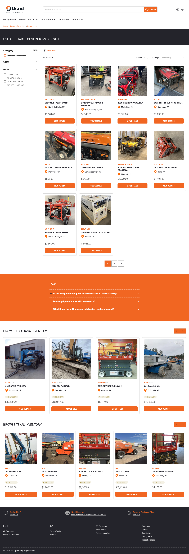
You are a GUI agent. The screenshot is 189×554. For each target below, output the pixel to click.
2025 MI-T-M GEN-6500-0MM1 (168, 102)
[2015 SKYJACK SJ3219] (168, 448)
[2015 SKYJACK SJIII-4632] (117, 359)
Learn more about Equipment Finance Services (88, 514)
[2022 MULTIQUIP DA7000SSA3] (96, 210)
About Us (136, 514)
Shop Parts (63, 19)
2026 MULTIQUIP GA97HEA (130, 102)
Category (8, 50)
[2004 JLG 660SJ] (131, 448)
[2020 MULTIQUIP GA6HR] (60, 81)
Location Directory (11, 534)
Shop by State (47, 19)
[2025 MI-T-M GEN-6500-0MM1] (169, 81)
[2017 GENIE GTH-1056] (25, 359)
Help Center (101, 529)
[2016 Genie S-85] (164, 359)
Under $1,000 (12, 74)
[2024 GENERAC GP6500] (96, 145)
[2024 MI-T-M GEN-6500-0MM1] (60, 145)
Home (5, 26)
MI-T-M (157, 99)
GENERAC (85, 164)
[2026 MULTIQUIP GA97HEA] (132, 81)
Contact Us (77, 19)
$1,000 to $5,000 (14, 78)
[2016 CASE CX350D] (71, 359)
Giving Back (147, 536)
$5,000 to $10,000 (14, 81)
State (6, 61)
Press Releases (148, 539)
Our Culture (146, 533)
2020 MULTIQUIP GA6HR (56, 102)
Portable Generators (17, 26)
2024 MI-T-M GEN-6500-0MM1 (59, 167)
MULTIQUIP (49, 99)
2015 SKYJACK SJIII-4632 (110, 386)
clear (35, 50)
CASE (54, 383)
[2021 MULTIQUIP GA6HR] (169, 145)
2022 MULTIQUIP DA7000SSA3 (95, 232)
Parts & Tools (55, 531)
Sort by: (155, 57)
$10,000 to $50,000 (15, 85)
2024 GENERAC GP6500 (92, 167)
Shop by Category (27, 19)
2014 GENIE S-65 (13, 471)
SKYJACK (101, 383)
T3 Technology (102, 526)
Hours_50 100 (32, 26)
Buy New (53, 534)
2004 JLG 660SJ (122, 471)
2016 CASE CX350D (61, 386)
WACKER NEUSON (88, 99)
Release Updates (103, 533)
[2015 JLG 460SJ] (58, 448)
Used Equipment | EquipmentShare (22, 551)
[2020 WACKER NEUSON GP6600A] (96, 81)
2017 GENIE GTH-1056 (15, 386)
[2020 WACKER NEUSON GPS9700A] (132, 145)
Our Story (146, 526)
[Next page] (121, 263)
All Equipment (9, 19)
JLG (43, 468)
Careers (145, 529)
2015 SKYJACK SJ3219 (162, 471)
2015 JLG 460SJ (49, 471)
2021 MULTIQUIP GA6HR (165, 167)
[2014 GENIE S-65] (21, 448)
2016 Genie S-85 (152, 386)
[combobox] (100, 9)
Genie (146, 383)
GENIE (7, 383)
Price (6, 69)
